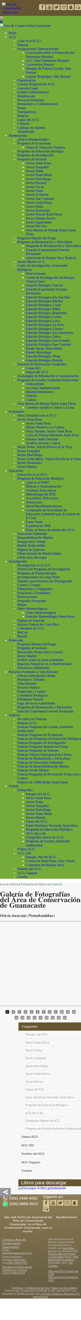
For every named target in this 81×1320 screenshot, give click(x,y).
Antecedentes (35, 384)
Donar (21, 108)
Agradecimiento (66, 1217)
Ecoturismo (16, 411)
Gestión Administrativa (33, 92)
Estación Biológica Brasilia (44, 360)
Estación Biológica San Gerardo (48, 340)
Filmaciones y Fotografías (34, 589)
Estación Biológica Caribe (44, 317)
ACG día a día (36, 833)
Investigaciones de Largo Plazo (38, 577)
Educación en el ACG (32, 474)
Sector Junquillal (37, 167)
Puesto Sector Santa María (44, 348)
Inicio (12, 33)
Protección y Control (31, 691)
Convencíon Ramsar (40, 64)
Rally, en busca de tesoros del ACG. (50, 530)
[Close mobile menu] (1, 22)
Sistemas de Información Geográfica (42, 364)
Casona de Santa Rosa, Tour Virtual (50, 861)
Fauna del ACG (37, 821)
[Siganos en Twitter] (49, 7)
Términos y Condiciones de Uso (30, 1288)
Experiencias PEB (38, 526)
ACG (12, 37)
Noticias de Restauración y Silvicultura (43, 758)
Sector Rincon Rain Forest (44, 214)
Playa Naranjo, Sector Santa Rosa (49, 431)
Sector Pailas (34, 171)
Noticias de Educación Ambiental (40, 762)
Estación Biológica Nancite (44, 285)
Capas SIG (33, 368)
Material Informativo (40, 392)
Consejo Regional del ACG (36, 84)
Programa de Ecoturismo (34, 143)
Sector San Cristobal (40, 198)
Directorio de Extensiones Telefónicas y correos (17, 1269)
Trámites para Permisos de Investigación (44, 581)
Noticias (23, 116)
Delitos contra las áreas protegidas (40, 660)
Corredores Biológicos (32, 695)
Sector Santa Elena (39, 202)
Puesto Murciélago (38, 352)
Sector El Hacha (37, 194)
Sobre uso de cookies (64, 1288)
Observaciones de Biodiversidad (39, 553)
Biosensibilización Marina (35, 537)
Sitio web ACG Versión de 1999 (63, 1273)
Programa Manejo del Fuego (36, 238)
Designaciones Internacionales (38, 49)
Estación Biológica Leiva (43, 321)
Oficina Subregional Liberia (36, 675)
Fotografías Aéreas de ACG (45, 837)
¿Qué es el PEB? (37, 482)
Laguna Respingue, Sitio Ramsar (48, 76)
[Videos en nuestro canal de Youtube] (56, 7)
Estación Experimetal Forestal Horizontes (45, 711)
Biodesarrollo (18, 135)
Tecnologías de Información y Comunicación (48, 376)
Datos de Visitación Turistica (45, 147)
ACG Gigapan (27, 873)
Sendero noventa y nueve (43, 443)
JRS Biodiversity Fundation (63, 1258)
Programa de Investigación (35, 155)
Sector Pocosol (36, 183)
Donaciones (34, 502)
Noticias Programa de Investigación (41, 743)
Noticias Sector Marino (33, 770)
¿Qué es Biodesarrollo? (33, 139)
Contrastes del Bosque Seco (45, 865)
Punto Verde (34, 522)
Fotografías (25, 790)
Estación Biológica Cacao (43, 305)
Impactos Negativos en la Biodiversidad (44, 664)
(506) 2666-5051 (16, 1259)
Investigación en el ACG (34, 565)
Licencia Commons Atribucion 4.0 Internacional (56, 1295)
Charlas (22, 877)
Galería (31, 400)
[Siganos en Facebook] (42, 7)
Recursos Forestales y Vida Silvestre (33, 672)
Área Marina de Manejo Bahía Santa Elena (46, 403)
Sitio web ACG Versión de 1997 (63, 1279)
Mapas (21, 605)
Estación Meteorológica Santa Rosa (50, 616)
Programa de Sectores (32, 159)
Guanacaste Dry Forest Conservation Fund (61, 1255)
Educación (16, 471)
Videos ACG (26, 849)
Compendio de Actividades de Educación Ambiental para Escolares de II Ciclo (53, 514)
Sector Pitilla (34, 206)
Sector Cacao (35, 187)
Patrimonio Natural (30, 699)
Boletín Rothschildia (31, 545)
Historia (22, 45)
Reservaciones (36, 273)
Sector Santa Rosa (38, 163)
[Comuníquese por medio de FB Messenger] (78, 7)
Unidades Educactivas (41, 490)
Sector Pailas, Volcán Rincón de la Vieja (44, 447)
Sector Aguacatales (39, 222)
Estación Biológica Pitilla (43, 309)
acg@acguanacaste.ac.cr (17, 1253)
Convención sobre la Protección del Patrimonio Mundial (50, 54)
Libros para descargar (32, 557)
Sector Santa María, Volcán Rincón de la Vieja (49, 459)
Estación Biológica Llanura (44, 329)
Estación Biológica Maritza (44, 301)
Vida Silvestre (26, 683)
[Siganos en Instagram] (64, 7)
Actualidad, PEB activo (42, 498)
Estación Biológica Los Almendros (49, 332)
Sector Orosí (34, 191)
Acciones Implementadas (43, 388)
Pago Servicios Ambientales (36, 703)
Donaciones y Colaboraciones (37, 104)
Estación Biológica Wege (43, 356)
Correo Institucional (13, 1272)
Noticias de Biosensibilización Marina (43, 766)
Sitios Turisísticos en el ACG (37, 415)
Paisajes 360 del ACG (41, 857)
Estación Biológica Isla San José (48, 297)
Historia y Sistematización (43, 486)
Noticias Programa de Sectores (38, 750)
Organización (26, 80)
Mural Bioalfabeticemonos (44, 506)
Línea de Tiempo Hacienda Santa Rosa (52, 435)
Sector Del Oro (36, 226)
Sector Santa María (39, 175)
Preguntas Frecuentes (31, 601)
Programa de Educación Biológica (40, 151)
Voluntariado (26, 131)
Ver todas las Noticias (32, 719)
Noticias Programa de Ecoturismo (40, 735)
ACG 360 (24, 853)
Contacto (23, 123)
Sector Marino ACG (31, 261)
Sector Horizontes (38, 210)
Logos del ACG (28, 120)
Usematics (68, 1248)
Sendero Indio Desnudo (42, 439)
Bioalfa (22, 636)
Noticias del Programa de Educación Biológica (49, 739)
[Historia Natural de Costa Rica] (42, 1188)
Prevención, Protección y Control (40, 652)
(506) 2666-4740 (17, 1262)
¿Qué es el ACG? (29, 41)
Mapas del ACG (37, 372)
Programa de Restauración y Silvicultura (44, 242)
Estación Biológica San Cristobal (48, 344)
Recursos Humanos (30, 100)
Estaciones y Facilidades (34, 593)
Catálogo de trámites (31, 127)
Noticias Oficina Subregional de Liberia (44, 754)
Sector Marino (27, 466)
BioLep (22, 632)
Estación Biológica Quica (43, 336)
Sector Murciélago (38, 179)
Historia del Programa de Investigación (43, 569)
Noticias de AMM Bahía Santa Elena (42, 782)
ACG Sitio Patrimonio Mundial (47, 60)
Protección (16, 640)
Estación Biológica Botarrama (46, 313)
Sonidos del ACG (29, 869)
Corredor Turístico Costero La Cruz (50, 407)
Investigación (18, 561)
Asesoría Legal (27, 88)
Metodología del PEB (41, 494)
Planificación (26, 96)
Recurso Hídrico (28, 687)
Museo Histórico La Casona (45, 427)
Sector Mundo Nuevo (41, 218)
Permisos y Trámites (31, 679)
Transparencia (26, 112)
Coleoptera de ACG (30, 628)
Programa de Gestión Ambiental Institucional (47, 380)
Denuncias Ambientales (33, 668)
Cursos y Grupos (28, 585)
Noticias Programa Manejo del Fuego (42, 746)
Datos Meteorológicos (32, 608)
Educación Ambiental (32, 534)
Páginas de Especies (31, 549)
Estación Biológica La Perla (45, 325)
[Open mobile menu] (1, 18)
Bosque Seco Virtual (31, 541)
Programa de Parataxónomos (36, 573)
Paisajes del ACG (38, 794)
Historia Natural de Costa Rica (38, 624)
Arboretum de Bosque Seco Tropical (51, 258)
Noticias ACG (27, 723)
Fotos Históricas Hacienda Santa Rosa (52, 825)
